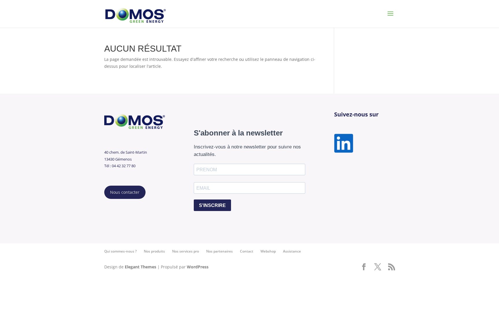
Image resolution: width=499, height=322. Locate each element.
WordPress (197, 267)
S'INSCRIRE (212, 205)
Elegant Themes (140, 267)
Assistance (292, 251)
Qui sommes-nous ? (120, 251)
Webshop (268, 251)
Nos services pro (185, 251)
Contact (246, 251)
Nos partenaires (219, 251)
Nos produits (154, 251)
